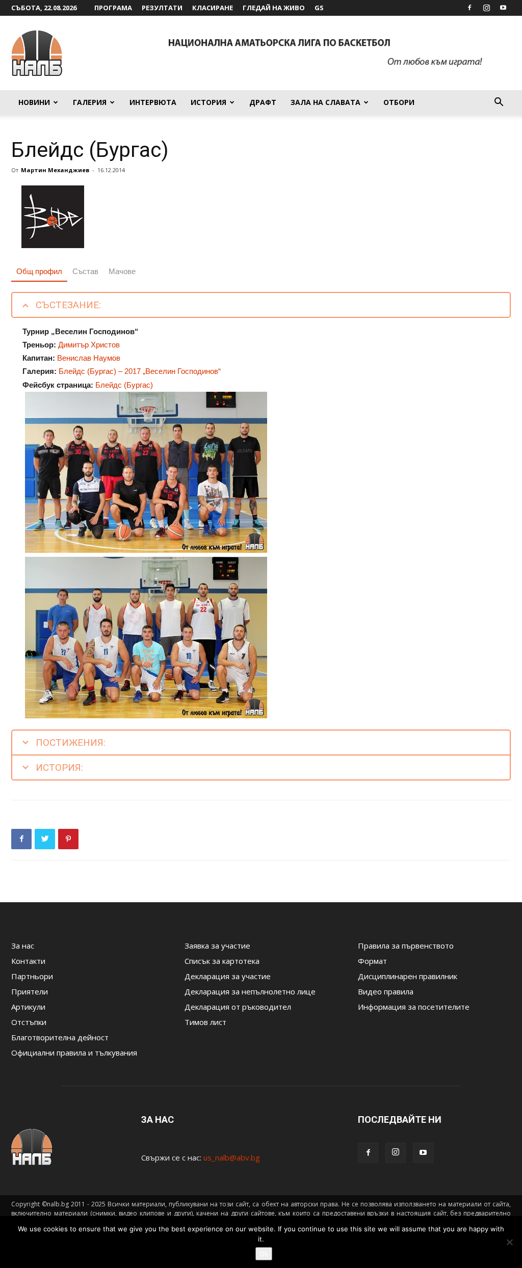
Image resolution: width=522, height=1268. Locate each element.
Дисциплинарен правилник (407, 976)
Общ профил (39, 271)
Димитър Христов (89, 344)
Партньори (32, 976)
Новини (34, 102)
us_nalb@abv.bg (231, 1157)
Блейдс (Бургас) (124, 385)
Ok (263, 1254)
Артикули (28, 1007)
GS (319, 7)
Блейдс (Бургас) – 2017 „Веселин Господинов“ (140, 371)
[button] (498, 103)
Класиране (212, 7)
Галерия (90, 102)
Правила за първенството (406, 945)
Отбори (398, 102)
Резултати (162, 7)
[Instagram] (486, 7)
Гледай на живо (274, 7)
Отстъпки (28, 1022)
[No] (509, 1242)
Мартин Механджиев (55, 170)
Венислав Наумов (88, 358)
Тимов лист (205, 1022)
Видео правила (385, 991)
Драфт (262, 102)
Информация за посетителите (413, 1007)
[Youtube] (503, 7)
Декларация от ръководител (238, 1007)
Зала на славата (325, 102)
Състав (85, 271)
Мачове (122, 271)
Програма (113, 7)
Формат (372, 961)
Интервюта (152, 102)
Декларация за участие (228, 976)
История (208, 102)
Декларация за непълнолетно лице (250, 991)
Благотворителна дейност (60, 1037)
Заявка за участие (217, 945)
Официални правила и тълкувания (74, 1052)
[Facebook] (469, 7)
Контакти (28, 961)
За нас (22, 945)
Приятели (29, 991)
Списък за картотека (222, 961)
